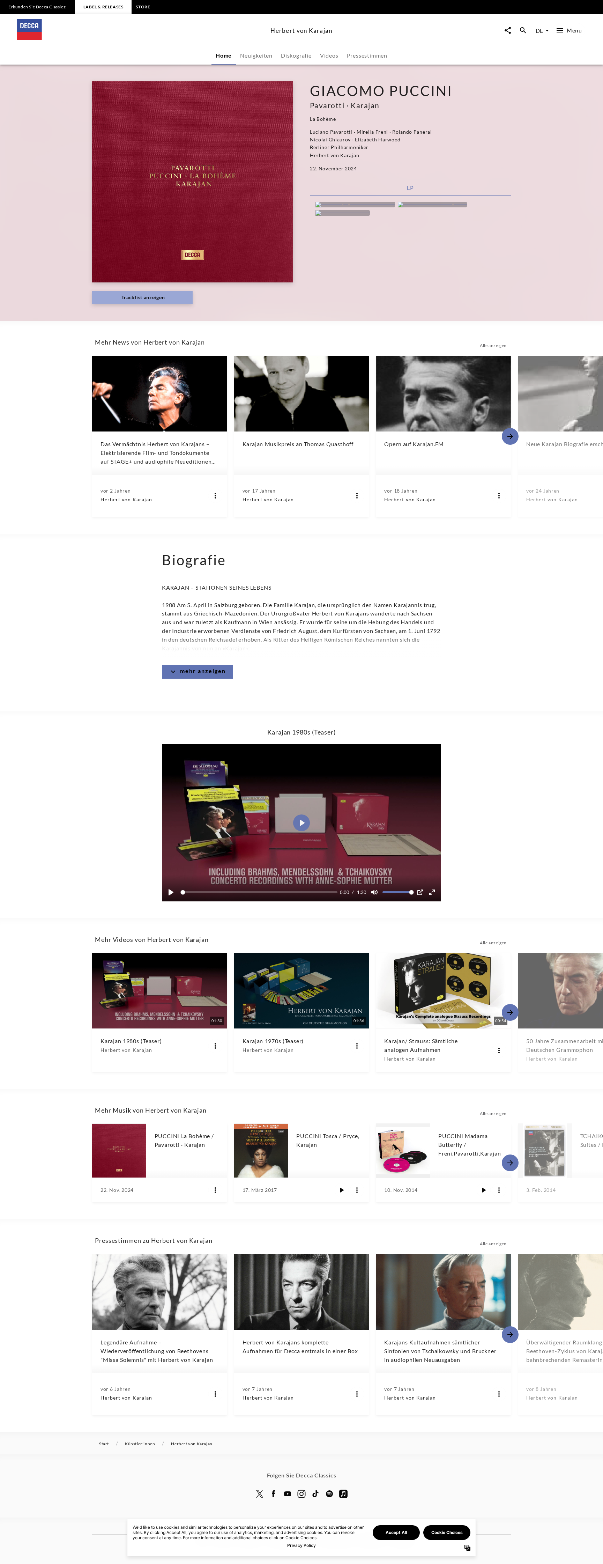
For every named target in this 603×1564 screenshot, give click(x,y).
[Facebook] (274, 1494)
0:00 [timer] (344, 892)
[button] (301, 822)
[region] (301, 822)
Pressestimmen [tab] (367, 55)
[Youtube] (288, 1494)
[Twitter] (260, 1494)
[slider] (260, 892)
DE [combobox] (539, 30)
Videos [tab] (329, 55)
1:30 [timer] (361, 892)
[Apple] (343, 1494)
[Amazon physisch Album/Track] (355, 204)
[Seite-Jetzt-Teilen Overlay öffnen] (508, 30)
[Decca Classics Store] (342, 213)
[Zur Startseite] (141, 38)
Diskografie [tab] (296, 55)
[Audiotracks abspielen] (342, 1190)
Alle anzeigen (493, 345)
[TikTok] (315, 1494)
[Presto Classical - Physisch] (432, 204)
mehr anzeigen (203, 670)
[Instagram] (301, 1494)
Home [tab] (224, 55)
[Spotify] (329, 1494)
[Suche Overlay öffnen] (523, 30)
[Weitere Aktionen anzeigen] (215, 496)
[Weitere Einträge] (510, 436)
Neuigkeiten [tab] (256, 55)
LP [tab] (410, 187)
